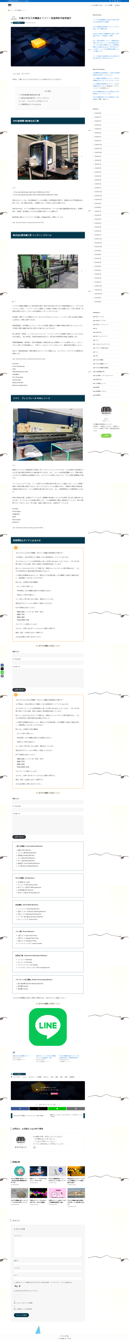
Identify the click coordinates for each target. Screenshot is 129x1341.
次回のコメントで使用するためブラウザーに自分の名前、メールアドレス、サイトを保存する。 (44, 1282)
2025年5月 (98, 172)
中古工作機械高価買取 (101, 367)
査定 (61, 1077)
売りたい (46, 1077)
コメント (17, 1235)
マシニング (31, 1077)
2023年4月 (98, 270)
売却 (52, 1077)
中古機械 (39, 1077)
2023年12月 (98, 239)
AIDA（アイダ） (100, 316)
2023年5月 (98, 266)
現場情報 (97, 395)
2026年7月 (98, 117)
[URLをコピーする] (76, 1108)
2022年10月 (98, 293)
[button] (81, 156)
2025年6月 (98, 168)
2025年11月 (98, 148)
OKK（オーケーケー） (102, 336)
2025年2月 (98, 184)
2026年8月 (98, 113)
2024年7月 (98, 211)
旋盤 (57, 1077)
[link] (34, 1147)
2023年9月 (98, 250)
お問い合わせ (19, 690)
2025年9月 (98, 156)
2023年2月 (98, 278)
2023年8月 (98, 254)
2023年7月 (98, 258)
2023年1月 (98, 282)
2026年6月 (98, 121)
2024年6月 (98, 215)
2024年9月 (98, 203)
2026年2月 (98, 137)
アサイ (97, 340)
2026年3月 (98, 133)
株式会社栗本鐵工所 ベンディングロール (35, 98)
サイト (16, 1275)
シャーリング (17, 1077)
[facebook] (110, 1)
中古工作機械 (99, 360)
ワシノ (97, 352)
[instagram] (115, 1)
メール (16, 659)
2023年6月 (98, 262)
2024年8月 (98, 207)
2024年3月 (98, 227)
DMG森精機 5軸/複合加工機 (30, 95)
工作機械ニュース (100, 383)
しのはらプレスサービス (102, 344)
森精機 (97, 387)
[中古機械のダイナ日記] (9, 5)
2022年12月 (98, 286)
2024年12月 (98, 191)
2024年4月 (98, 223)
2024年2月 (98, 231)
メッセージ (16, 666)
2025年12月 (98, 144)
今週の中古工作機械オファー (21, 1056)
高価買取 (72, 1077)
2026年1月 (98, 140)
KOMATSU (98, 332)
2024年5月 (98, 219)
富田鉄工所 (98, 379)
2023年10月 (98, 246)
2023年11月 (98, 243)
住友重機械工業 (99, 371)
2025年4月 (98, 176)
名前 (15, 651)
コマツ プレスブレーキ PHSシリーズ (34, 101)
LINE (106, 435)
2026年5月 (98, 125)
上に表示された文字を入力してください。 (26, 1290)
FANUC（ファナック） (102, 324)
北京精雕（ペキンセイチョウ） (104, 375)
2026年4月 (98, 129)
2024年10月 (98, 199)
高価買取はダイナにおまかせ (31, 104)
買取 (66, 1077)
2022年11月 (98, 290)
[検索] (120, 1)
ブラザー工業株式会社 (101, 348)
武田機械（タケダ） (101, 391)
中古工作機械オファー (19, 22)
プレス (24, 1077)
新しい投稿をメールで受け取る (23, 1309)
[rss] (117, 1)
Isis (96, 328)
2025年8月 (98, 160)
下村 (96, 356)
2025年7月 (98, 164)
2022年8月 (98, 301)
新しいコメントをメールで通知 (23, 1303)
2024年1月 (98, 235)
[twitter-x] (112, 1)
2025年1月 (98, 187)
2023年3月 (98, 274)
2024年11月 (98, 195)
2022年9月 (98, 297)
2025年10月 (98, 152)
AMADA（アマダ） (100, 320)
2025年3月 (98, 180)
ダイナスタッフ (21, 1147)
